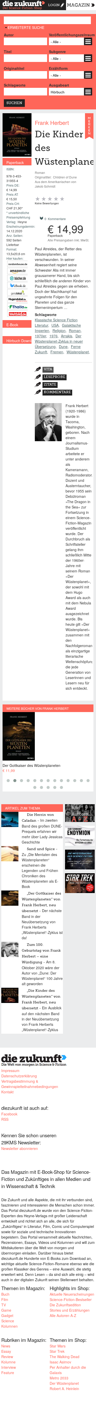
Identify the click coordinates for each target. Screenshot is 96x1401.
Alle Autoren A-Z (63, 1315)
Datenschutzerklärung (19, 1075)
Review (7, 1356)
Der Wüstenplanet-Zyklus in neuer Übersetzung (59, 341)
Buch (5, 1294)
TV (3, 1304)
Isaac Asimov (60, 1361)
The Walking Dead (64, 1356)
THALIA (17, 306)
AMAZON (17, 271)
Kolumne (8, 1361)
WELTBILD (17, 313)
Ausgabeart (59, 85)
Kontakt (7, 1091)
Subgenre (57, 51)
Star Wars (58, 1345)
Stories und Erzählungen (70, 1310)
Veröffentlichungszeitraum (70, 34)
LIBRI (17, 285)
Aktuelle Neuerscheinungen (72, 1294)
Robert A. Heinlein (64, 1388)
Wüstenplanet (78, 351)
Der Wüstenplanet (64, 1383)
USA (55, 325)
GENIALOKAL (17, 292)
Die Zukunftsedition (65, 1304)
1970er (40, 335)
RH (17, 264)
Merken (89, 128)
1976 (53, 335)
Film (4, 1299)
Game (6, 1310)
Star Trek (57, 1351)
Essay (6, 1351)
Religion (59, 330)
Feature (7, 1372)
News (5, 1345)
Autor (9, 34)
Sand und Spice (41, 849)
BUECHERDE (17, 278)
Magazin (78, 5)
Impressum (10, 1070)
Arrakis (66, 335)
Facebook (9, 1113)
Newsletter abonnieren (19, 1148)
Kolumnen (9, 1326)
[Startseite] (24, 6)
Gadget (7, 1315)
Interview (8, 1367)
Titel (8, 51)
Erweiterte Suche (26, 27)
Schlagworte (15, 85)
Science (7, 1320)
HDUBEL (17, 299)
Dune (63, 346)
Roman (75, 330)
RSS (4, 1119)
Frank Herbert (52, 122)
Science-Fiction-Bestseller (71, 1299)
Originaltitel (14, 68)
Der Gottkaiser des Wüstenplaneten (31, 765)
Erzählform (58, 68)
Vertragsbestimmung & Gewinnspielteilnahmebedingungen (29, 1084)
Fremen (56, 351)
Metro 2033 (59, 1377)
